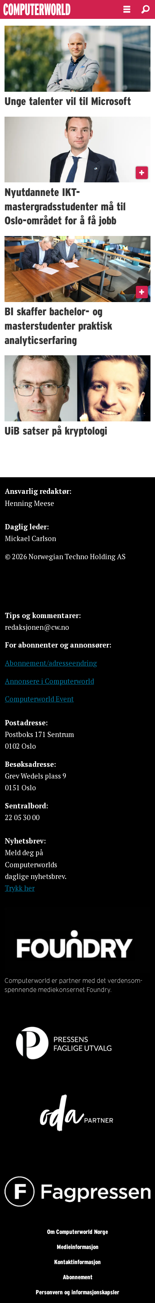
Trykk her (20, 888)
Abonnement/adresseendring (51, 663)
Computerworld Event (39, 698)
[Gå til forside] (55, 9)
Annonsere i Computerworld (49, 681)
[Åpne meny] (126, 9)
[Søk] (145, 9)
